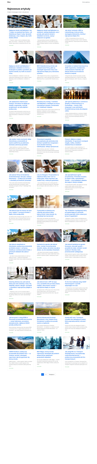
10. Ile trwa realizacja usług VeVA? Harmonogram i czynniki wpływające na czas (75, 283)
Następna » (52, 374)
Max (9, 2)
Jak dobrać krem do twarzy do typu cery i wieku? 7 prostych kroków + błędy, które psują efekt (20, 212)
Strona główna (86, 2)
